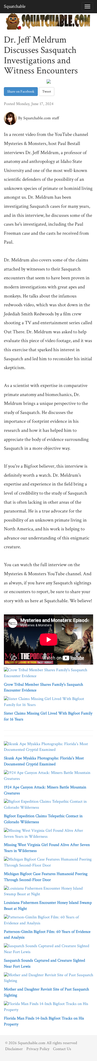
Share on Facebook (20, 91)
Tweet (46, 91)
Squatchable (15, 6)
